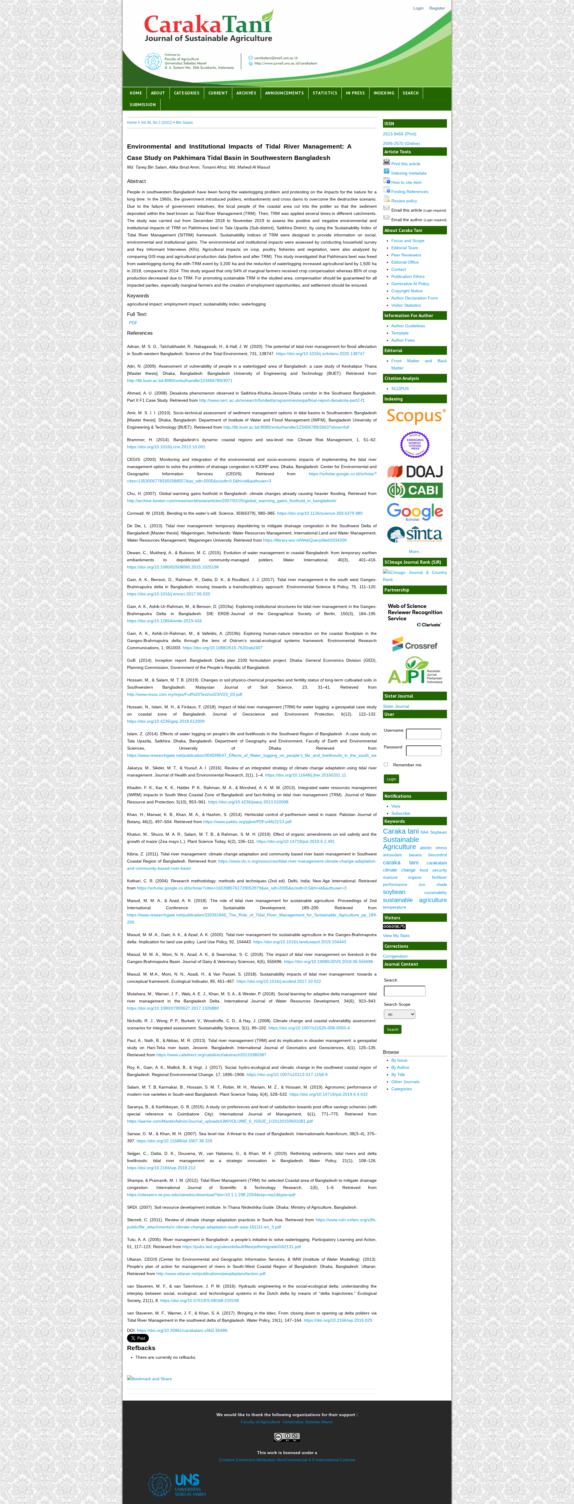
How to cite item (406, 182)
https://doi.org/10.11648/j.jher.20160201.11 (305, 775)
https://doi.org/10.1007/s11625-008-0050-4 (309, 1027)
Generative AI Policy (410, 283)
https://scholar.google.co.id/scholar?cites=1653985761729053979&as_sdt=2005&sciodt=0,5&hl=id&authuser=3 (241, 888)
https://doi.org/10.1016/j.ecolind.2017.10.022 (278, 981)
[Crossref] (415, 644)
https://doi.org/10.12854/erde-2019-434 (164, 620)
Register (437, 8)
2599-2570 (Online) (401, 143)
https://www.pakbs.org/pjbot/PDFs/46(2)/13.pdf (247, 821)
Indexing (384, 93)
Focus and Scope (408, 240)
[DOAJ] (415, 477)
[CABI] (415, 497)
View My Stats (396, 935)
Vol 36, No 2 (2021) (156, 122)
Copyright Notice (407, 290)
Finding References (409, 191)
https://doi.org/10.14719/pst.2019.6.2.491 (296, 841)
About (158, 93)
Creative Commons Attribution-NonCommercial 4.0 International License (287, 1459)
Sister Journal (396, 706)
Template (400, 333)
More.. (415, 551)
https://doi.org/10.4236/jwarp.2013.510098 (248, 802)
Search (411, 93)
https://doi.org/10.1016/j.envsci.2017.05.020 (168, 593)
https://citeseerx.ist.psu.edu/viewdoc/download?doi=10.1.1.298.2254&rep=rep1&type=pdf (211, 1194)
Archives (246, 93)
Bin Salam (184, 122)
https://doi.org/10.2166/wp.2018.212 (161, 1167)
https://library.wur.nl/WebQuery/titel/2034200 (305, 540)
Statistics (325, 93)
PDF (133, 322)
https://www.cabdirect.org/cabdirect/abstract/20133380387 (211, 1054)
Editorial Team (404, 247)
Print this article (405, 163)
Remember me (407, 764)
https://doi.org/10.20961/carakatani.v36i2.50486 (182, 1330)
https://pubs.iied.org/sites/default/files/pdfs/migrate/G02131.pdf (241, 1246)
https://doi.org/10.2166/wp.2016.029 (338, 1320)
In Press (355, 93)
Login (418, 8)
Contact (398, 269)
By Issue (399, 1060)
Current (218, 93)
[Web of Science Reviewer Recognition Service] (415, 632)
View (395, 806)
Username (394, 730)
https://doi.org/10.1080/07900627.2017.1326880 (173, 1008)
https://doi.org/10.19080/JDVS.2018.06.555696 (328, 961)
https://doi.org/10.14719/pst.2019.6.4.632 (328, 1094)
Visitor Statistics (406, 305)
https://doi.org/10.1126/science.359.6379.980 (320, 513)
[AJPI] (415, 687)
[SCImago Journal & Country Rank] (415, 579)
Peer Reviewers (406, 255)
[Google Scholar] (415, 521)
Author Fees (403, 340)
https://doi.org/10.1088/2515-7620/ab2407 (223, 647)
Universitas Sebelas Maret (307, 1421)
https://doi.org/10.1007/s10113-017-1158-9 (287, 1074)
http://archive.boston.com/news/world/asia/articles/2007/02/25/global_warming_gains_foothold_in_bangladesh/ (231, 500)
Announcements (284, 93)
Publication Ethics (408, 276)
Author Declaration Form (414, 298)
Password (393, 747)
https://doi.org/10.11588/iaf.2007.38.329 (174, 1140)
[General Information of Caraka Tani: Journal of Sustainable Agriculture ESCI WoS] (415, 460)
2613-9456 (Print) (399, 134)
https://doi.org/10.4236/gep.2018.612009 (165, 721)
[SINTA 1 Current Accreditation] (415, 543)
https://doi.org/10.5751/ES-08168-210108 (199, 1300)
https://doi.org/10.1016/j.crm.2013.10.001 (166, 446)
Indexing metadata (409, 173)
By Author (400, 1067)
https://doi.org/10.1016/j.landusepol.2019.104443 (299, 941)
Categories (187, 93)
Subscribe (400, 813)
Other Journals (405, 1081)
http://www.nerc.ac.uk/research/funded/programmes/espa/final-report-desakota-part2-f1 (282, 400)
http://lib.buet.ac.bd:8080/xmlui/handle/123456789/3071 (180, 380)
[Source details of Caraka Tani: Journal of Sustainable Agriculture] (415, 424)
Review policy (404, 200)
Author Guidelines (408, 325)
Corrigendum (395, 956)
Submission (143, 104)
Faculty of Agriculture (260, 1421)
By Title (398, 1074)
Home (136, 93)
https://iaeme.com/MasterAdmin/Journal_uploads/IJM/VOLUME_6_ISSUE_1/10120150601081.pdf (220, 1121)
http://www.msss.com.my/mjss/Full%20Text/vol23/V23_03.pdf (184, 694)
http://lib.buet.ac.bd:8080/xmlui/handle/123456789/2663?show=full (286, 427)
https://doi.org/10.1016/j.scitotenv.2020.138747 (320, 353)
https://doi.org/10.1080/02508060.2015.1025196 (173, 567)
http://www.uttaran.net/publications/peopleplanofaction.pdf (210, 1273)
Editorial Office (405, 262)
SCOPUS (400, 388)
